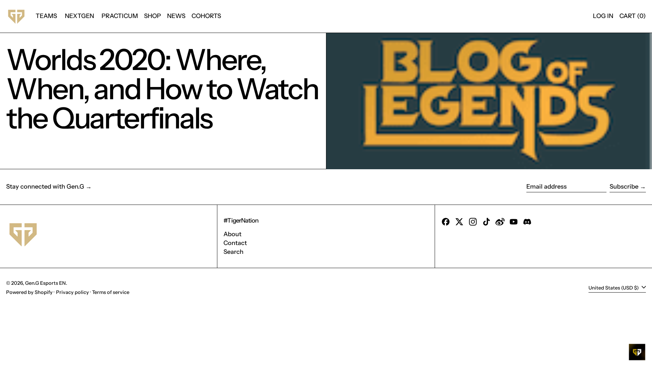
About (232, 234)
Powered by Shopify (29, 292)
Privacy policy (72, 292)
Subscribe (624, 186)
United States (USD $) (614, 287)
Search (233, 252)
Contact (235, 243)
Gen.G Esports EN (45, 283)
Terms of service (110, 292)
